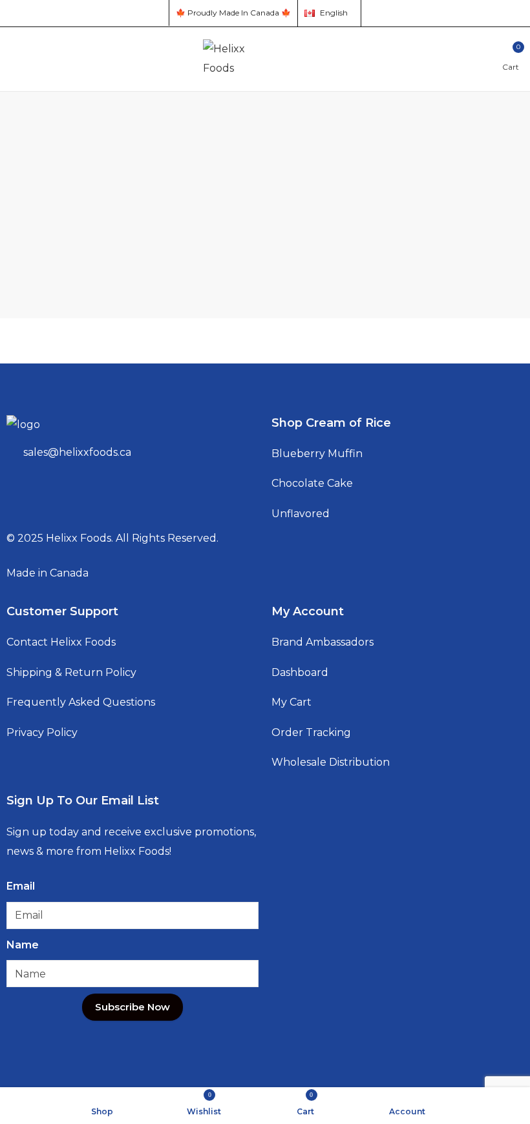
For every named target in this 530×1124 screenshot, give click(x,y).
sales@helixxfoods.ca (77, 452)
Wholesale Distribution (330, 762)
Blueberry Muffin (317, 453)
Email (20, 886)
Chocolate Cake (312, 483)
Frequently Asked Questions (80, 702)
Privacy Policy (42, 732)
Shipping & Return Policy (71, 672)
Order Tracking (311, 732)
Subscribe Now (132, 1007)
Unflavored (300, 513)
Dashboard (299, 672)
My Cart (291, 702)
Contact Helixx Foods (61, 642)
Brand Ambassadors (322, 642)
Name (22, 945)
